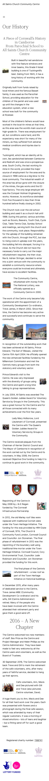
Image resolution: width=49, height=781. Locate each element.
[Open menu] (3, 16)
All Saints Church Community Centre (21, 4)
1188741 (38, 740)
